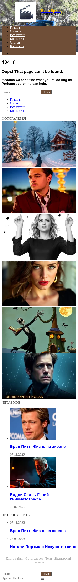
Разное (39, 562)
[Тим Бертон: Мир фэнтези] (39, 330)
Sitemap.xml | (63, 558)
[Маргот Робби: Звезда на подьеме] (39, 144)
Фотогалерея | (35, 558)
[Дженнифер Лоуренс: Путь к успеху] (39, 237)
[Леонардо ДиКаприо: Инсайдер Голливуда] (39, 191)
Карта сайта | (15, 558)
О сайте (15, 31)
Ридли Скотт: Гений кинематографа (29, 496)
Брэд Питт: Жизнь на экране (38, 446)
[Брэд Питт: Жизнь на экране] (43, 424)
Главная (15, 27)
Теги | (49, 558)
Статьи (15, 42)
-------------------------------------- (39, 554)
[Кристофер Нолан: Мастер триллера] (39, 376)
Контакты (17, 38)
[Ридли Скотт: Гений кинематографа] (43, 472)
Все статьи (17, 35)
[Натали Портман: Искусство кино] (39, 284)
